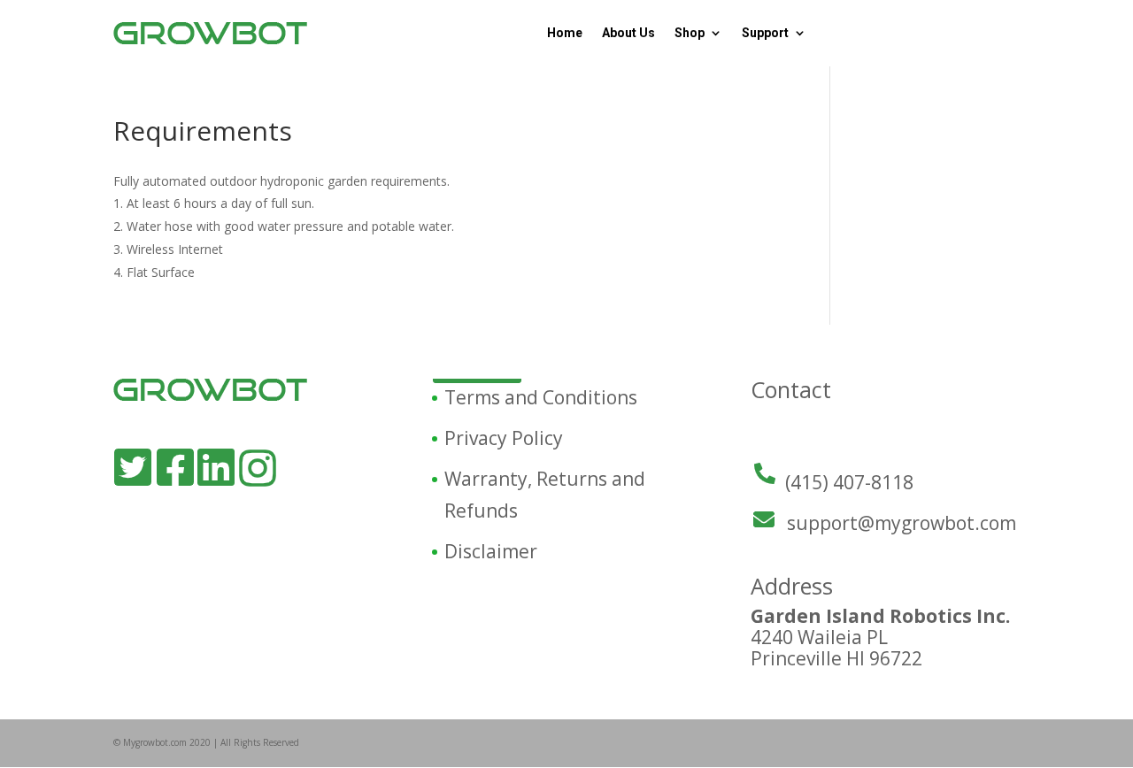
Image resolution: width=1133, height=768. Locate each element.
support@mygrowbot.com (901, 523)
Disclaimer (490, 551)
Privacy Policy (503, 438)
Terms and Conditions (540, 397)
